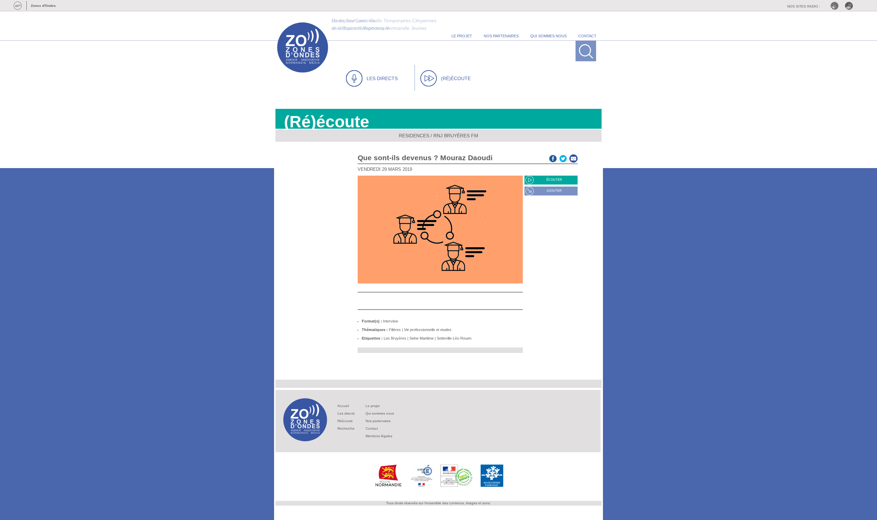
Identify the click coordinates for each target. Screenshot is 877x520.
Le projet (373, 406)
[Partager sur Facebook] (553, 158)
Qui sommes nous (380, 413)
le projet (462, 36)
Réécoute (345, 421)
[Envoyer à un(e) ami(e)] (573, 158)
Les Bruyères (395, 338)
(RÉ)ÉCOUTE (456, 78)
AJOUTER (554, 190)
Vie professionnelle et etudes (428, 330)
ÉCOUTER (554, 179)
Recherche (346, 428)
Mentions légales (379, 436)
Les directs (346, 413)
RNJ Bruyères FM (455, 135)
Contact (372, 428)
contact (587, 36)
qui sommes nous (548, 36)
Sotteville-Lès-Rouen (454, 338)
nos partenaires (501, 36)
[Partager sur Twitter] (563, 158)
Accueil (343, 406)
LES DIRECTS (382, 78)
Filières (395, 330)
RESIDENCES (414, 135)
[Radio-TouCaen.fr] (850, 5)
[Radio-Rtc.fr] (836, 5)
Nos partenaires (378, 421)
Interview (390, 321)
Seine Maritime (421, 338)
